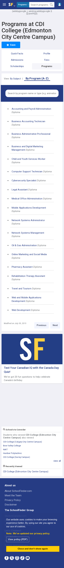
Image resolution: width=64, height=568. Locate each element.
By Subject (15, 78)
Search (51, 5)
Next (55, 325)
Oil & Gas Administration (24, 245)
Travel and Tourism (21, 288)
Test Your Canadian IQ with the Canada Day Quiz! (31, 369)
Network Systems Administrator (28, 220)
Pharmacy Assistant (22, 267)
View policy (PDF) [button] (17, 539)
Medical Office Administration (27, 198)
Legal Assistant (20, 189)
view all (57, 461)
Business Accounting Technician (28, 121)
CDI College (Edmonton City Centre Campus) (25, 471)
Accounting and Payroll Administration (31, 108)
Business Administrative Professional (31, 134)
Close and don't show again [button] (33, 549)
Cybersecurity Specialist (24, 180)
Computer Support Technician (27, 171)
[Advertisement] (32, 405)
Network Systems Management (28, 232)
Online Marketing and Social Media (29, 254)
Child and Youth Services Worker (28, 159)
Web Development (21, 310)
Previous (41, 325)
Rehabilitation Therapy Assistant (28, 276)
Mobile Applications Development (29, 207)
